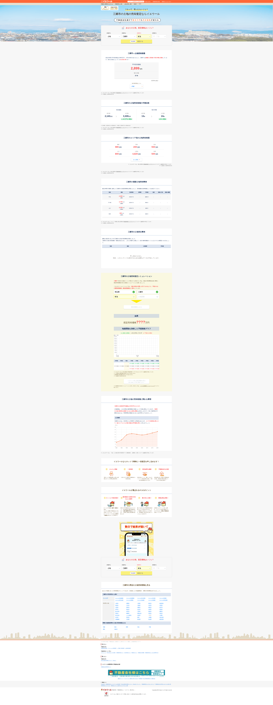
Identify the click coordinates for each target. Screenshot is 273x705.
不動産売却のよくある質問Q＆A (151, 652)
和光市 (127, 617)
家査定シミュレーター (166, 1)
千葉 (150, 626)
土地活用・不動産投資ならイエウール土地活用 (110, 684)
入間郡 (149, 617)
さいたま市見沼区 (163, 600)
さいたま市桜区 (163, 598)
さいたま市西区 (129, 600)
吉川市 (116, 617)
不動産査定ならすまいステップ (148, 684)
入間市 (138, 603)
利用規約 (141, 678)
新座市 (149, 611)
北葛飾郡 (117, 619)
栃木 (115, 626)
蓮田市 (161, 611)
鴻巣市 (138, 607)
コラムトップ (103, 652)
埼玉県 (135, 3)
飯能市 (127, 613)
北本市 (149, 605)
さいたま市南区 (151, 600)
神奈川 (115, 629)
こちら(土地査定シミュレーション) (147, 385)
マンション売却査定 (112, 648)
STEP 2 (124, 33)
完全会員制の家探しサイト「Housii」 (108, 660)
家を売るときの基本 (111, 652)
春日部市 (162, 603)
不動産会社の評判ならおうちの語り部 (163, 684)
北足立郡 (162, 617)
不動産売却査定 (104, 648)
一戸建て (133, 86)
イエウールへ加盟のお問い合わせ (131, 678)
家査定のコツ (134, 652)
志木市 (138, 609)
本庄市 (138, 615)
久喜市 (116, 607)
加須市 (116, 605)
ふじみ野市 (128, 615)
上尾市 (116, 603)
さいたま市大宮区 (141, 598)
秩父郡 (138, 619)
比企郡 (149, 619)
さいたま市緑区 (140, 600)
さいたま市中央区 (119, 600)
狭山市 (127, 609)
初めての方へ (148, 1)
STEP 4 (154, 33)
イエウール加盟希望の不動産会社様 (135, 1)
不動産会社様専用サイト (106, 666)
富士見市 (117, 615)
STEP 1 (109, 33)
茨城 (104, 626)
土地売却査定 (128, 648)
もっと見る (135, 159)
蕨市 (138, 617)
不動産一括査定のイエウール (107, 3)
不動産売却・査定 (118, 3)
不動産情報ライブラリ (120, 92)
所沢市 (127, 611)
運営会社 (153, 678)
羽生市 (116, 613)
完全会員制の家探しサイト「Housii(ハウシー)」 (131, 684)
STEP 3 (139, 33)
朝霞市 (127, 603)
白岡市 (149, 609)
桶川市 (149, 603)
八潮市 (161, 615)
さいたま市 (105, 598)
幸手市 (116, 609)
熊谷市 (127, 607)
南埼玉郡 (162, 619)
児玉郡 (127, 619)
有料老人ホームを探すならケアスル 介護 (119, 685)
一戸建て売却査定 (121, 648)
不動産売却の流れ (156, 1)
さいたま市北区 (151, 598)
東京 (104, 629)
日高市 (149, 613)
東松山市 (139, 613)
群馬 (127, 626)
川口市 (127, 605)
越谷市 (149, 607)
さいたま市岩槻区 (119, 598)
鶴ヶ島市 (117, 611)
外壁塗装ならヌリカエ (105, 685)
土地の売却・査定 (128, 3)
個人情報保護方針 (147, 678)
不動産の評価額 (141, 652)
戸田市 (138, 611)
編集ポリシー (120, 678)
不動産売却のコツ (120, 652)
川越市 (138, 605)
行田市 (161, 605)
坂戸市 (161, 607)
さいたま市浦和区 (130, 598)
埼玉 (138, 626)
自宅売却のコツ (127, 652)
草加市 (161, 609)
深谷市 (161, 613)
